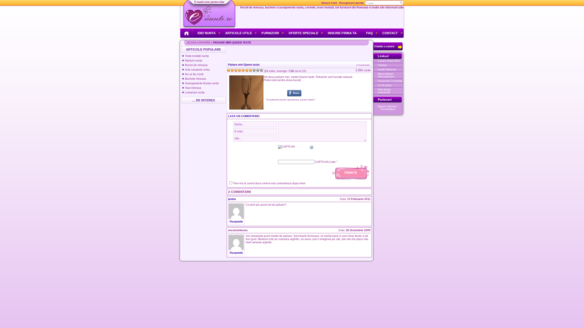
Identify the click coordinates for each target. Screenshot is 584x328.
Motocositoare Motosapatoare (386, 75)
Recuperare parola (351, 3)
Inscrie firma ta (342, 33)
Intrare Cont (329, 3)
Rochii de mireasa (196, 65)
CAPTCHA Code (325, 162)
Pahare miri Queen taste (244, 64)
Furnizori (270, 33)
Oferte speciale (303, 33)
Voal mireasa (193, 88)
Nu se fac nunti (194, 74)
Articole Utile (238, 33)
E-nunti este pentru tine (209, 2)
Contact (390, 33)
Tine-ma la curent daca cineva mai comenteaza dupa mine (269, 183)
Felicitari (382, 65)
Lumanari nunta (195, 92)
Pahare (204, 42)
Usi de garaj (384, 85)
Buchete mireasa (195, 78)
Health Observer (387, 69)
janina (232, 199)
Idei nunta (207, 33)
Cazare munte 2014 (389, 60)
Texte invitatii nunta (197, 56)
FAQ (369, 33)
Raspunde (236, 221)
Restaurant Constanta (390, 80)
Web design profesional (384, 91)
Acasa (191, 42)
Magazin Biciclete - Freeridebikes (388, 107)
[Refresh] (311, 148)
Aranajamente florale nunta (202, 83)
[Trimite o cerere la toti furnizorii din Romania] (388, 49)
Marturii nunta (193, 60)
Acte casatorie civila (197, 69)
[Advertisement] (300, 53)
